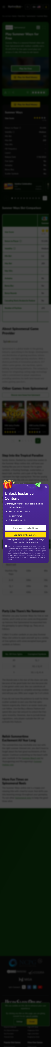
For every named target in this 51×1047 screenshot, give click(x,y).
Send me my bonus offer (25, 534)
